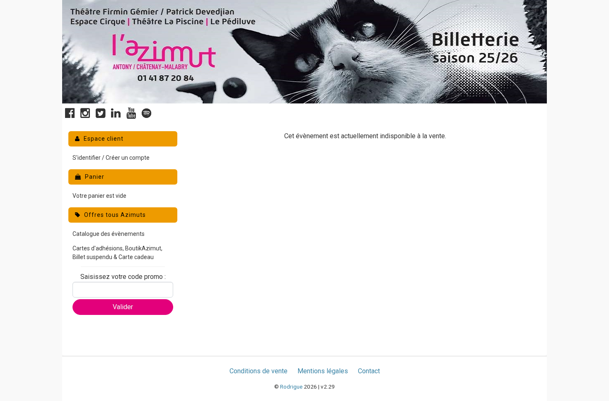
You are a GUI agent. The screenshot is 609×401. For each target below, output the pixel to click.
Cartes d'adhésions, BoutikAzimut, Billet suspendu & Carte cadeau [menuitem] (117, 252)
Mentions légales (322, 371)
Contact (369, 371)
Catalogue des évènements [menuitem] (108, 234)
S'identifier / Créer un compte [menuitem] (111, 157)
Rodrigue (291, 386)
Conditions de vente (259, 371)
